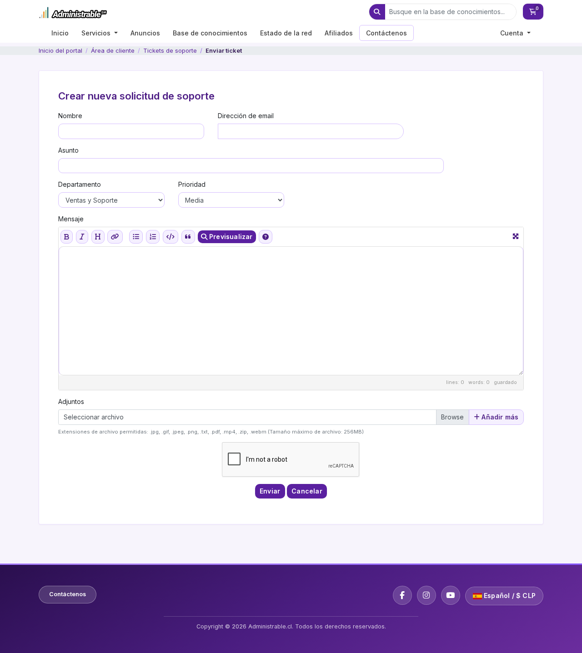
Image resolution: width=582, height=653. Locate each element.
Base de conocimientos (210, 33)
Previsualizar (230, 236)
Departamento (79, 184)
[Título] (97, 237)
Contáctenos (386, 33)
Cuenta (512, 33)
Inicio (60, 33)
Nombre (70, 116)
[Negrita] (66, 237)
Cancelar (306, 491)
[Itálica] (82, 237)
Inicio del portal (60, 50)
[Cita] (188, 237)
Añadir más (499, 417)
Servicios (96, 33)
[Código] (170, 237)
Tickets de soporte (170, 50)
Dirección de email (246, 116)
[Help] (265, 237)
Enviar (270, 491)
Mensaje (71, 219)
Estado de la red (286, 33)
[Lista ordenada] (153, 237)
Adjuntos (71, 401)
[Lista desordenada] (136, 237)
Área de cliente (113, 50)
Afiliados (339, 33)
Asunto (68, 150)
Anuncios (145, 33)
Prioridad (192, 184)
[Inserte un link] (115, 237)
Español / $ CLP (509, 595)
